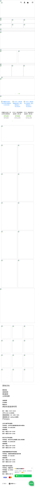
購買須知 (4, 390)
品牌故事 (4, 400)
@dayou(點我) (14, 417)
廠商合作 (4, 404)
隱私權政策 (5, 394)
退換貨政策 (5, 392)
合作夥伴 (4, 402)
